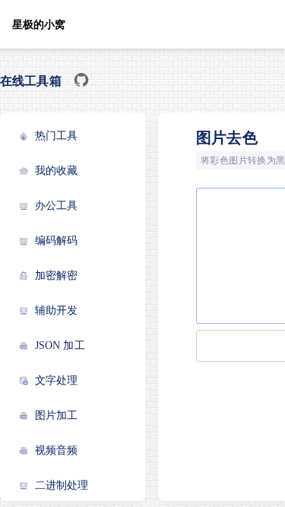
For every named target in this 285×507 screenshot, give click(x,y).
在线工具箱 (31, 80)
